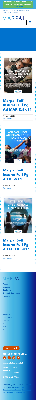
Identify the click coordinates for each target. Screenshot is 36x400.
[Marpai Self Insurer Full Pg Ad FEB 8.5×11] (18, 215)
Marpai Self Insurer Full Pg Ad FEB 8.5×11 (16, 245)
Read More (7, 118)
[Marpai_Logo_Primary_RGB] (13, 17)
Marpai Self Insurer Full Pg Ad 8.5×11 (16, 175)
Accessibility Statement (12, 390)
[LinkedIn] (4, 357)
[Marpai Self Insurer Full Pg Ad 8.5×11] (18, 146)
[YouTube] (18, 357)
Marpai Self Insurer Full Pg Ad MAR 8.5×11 (17, 105)
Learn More (18, 6)
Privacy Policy (20, 387)
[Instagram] (13, 357)
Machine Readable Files (16, 392)
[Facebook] (9, 357)
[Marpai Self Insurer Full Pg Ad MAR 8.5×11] (18, 76)
